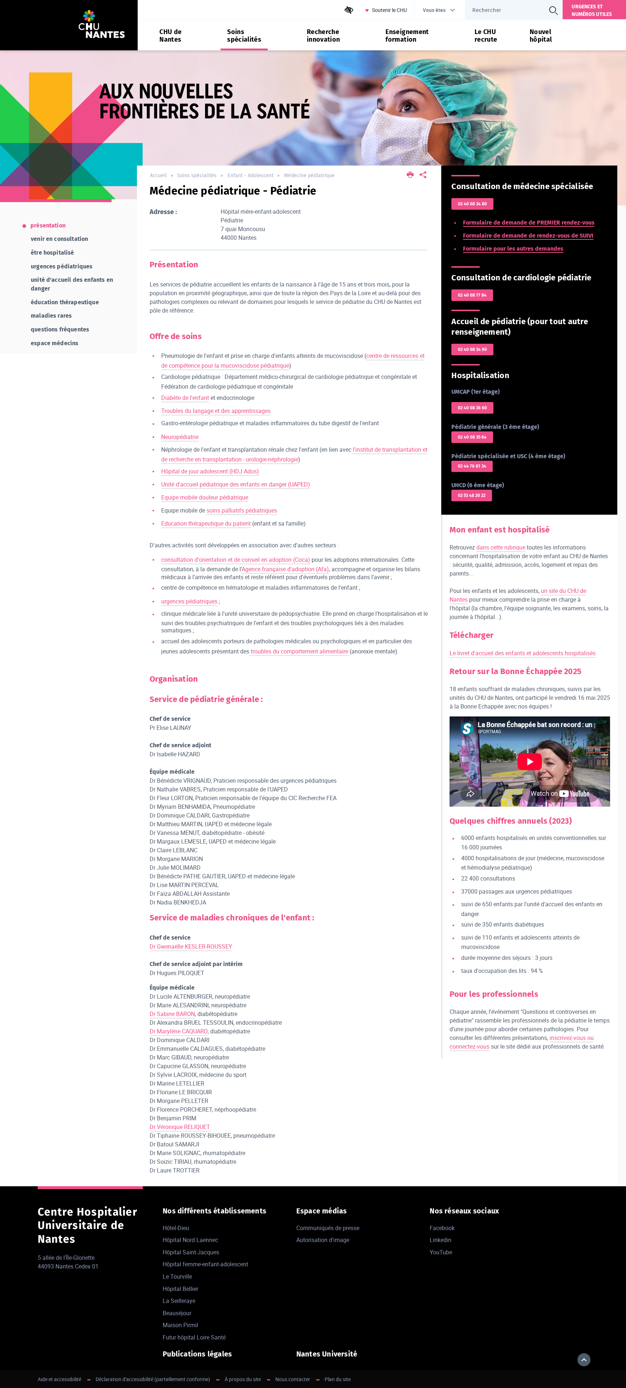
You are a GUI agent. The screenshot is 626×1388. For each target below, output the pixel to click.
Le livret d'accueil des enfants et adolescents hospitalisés (523, 653)
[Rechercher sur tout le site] (553, 10)
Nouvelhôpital (541, 36)
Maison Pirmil (180, 1325)
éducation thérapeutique (65, 302)
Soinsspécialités (244, 36)
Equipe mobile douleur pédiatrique (204, 497)
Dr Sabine (163, 1014)
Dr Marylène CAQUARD (179, 1031)
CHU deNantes (170, 36)
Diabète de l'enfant (185, 398)
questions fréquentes (60, 329)
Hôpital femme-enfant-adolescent (205, 1264)
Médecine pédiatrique (309, 175)
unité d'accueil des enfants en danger (72, 284)
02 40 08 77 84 (472, 295)
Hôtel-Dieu (176, 1228)
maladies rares (51, 315)
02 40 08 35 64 (472, 437)
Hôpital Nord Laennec (190, 1240)
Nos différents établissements (214, 1211)
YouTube (441, 1252)
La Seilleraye (179, 1301)
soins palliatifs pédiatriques (241, 510)
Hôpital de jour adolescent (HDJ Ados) (210, 471)
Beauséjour (177, 1313)
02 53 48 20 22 (471, 495)
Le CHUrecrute (486, 36)
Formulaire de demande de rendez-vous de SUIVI (528, 235)
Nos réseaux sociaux (464, 1211)
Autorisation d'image (322, 1240)
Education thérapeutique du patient (206, 523)
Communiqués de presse (327, 1228)
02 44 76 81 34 (472, 466)
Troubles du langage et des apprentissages (216, 411)
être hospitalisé (52, 252)
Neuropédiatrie (180, 437)
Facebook (442, 1228)
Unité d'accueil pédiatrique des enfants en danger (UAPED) (235, 484)
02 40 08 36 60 (472, 407)
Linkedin (440, 1240)
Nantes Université (326, 1354)
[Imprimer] (410, 175)
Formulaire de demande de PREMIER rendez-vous (528, 222)
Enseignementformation (407, 36)
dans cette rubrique (500, 547)
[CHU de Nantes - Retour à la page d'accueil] (101, 25)
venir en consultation (59, 238)
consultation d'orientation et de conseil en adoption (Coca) (235, 560)
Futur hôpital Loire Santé (194, 1337)
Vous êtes (434, 10)
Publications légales (197, 1354)
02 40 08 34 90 (472, 349)
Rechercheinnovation (323, 36)
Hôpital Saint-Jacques (191, 1252)
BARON (185, 1014)
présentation (48, 225)
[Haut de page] (584, 1360)
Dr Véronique (167, 1127)
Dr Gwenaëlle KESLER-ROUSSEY (191, 946)
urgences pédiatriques (189, 601)
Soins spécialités (197, 175)
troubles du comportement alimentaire (299, 651)
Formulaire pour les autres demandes (513, 248)
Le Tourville (177, 1276)
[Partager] (423, 175)
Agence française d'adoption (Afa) (285, 569)
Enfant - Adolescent (251, 175)
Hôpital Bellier (180, 1289)
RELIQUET (197, 1127)
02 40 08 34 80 (472, 203)
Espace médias (321, 1211)
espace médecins (54, 343)
